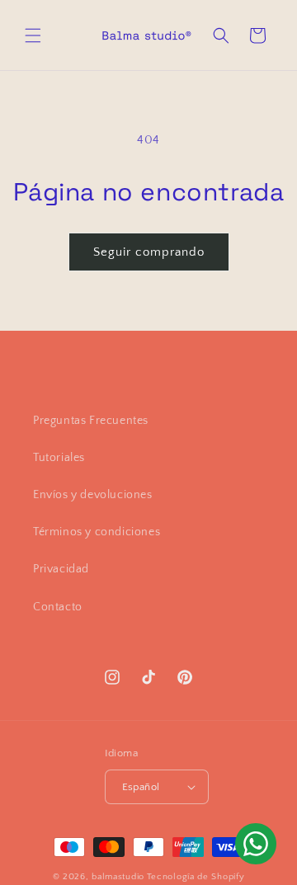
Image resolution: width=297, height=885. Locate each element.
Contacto (57, 607)
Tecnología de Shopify (196, 877)
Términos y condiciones (96, 532)
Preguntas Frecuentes (90, 420)
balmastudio (118, 877)
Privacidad (61, 569)
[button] (33, 35)
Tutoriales (59, 457)
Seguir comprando (149, 252)
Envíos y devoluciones (93, 494)
